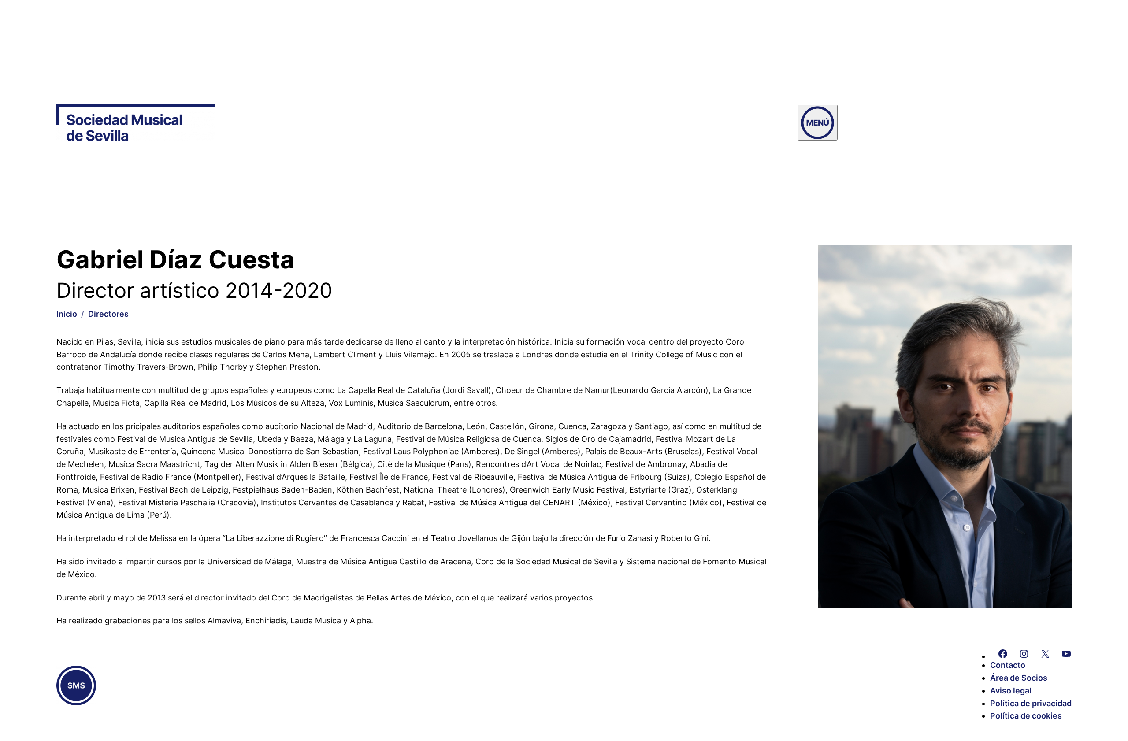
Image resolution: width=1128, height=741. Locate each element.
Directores (108, 314)
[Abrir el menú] (818, 123)
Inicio (66, 314)
